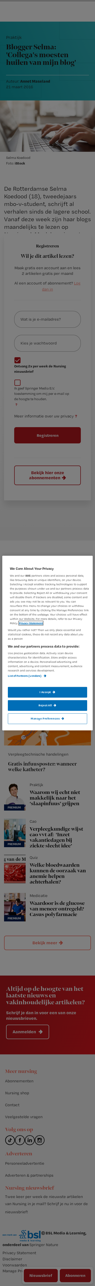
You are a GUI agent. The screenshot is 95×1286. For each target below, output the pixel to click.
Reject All (45, 705)
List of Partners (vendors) (25, 676)
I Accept (45, 692)
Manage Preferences (45, 718)
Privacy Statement (31, 623)
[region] (47, 643)
